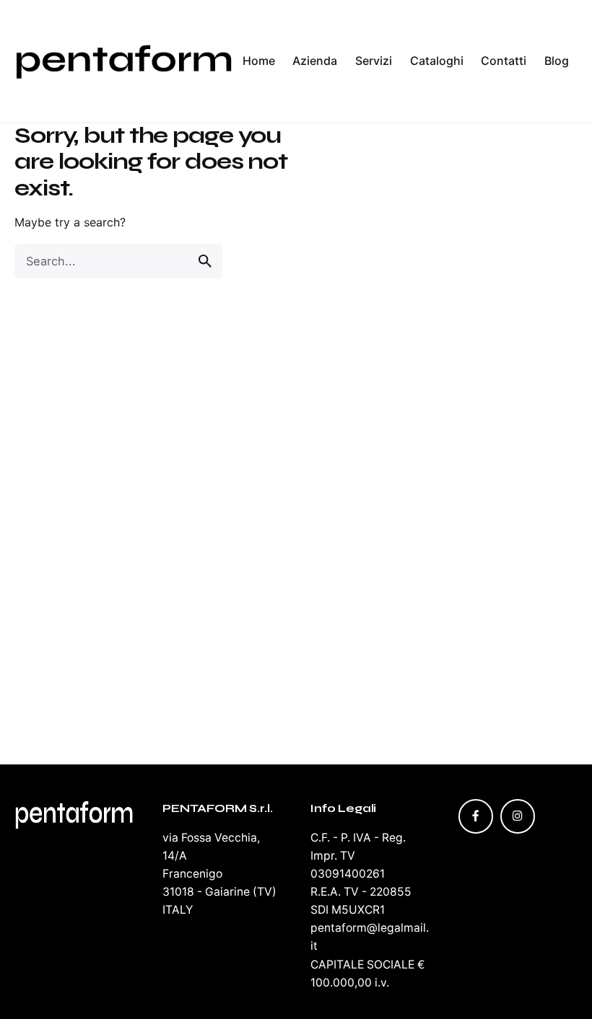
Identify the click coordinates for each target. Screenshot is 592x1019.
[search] (205, 261)
